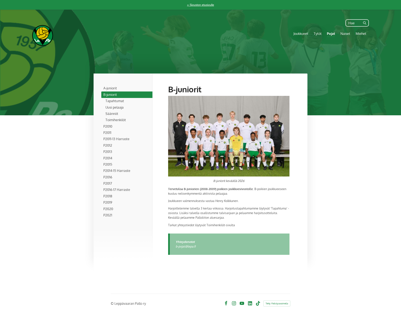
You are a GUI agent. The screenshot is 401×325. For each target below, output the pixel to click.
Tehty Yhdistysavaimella (277, 303)
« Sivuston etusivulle (200, 4)
